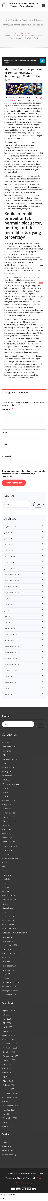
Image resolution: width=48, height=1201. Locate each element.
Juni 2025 (8, 610)
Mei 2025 (8, 616)
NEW (5, 862)
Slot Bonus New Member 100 (16, 932)
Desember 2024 (11, 646)
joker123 (7, 808)
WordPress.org (9, 1154)
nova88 (6, 866)
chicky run (7, 771)
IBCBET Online (9, 800)
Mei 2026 (8, 544)
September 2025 (11, 592)
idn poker (7, 804)
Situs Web (6, 456)
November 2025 (11, 580)
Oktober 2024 (10, 658)
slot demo (7, 937)
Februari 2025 (10, 634)
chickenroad (8, 767)
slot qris (6, 961)
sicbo (5, 904)
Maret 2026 (9, 556)
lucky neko (7, 829)
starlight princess (10, 990)
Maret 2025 (9, 628)
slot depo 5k (8, 941)
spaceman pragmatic (12, 982)
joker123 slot (9, 813)
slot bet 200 (8, 920)
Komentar (7, 409)
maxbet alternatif (10, 858)
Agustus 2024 (10, 670)
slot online (7, 957)
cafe (5, 763)
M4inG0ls (9, 60)
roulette (6, 879)
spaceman (7, 978)
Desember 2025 (11, 574)
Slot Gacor (7, 949)
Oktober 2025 (10, 586)
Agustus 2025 (10, 598)
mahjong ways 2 (10, 846)
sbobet (6, 891)
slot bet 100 (8, 916)
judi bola (6, 817)
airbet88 (7, 742)
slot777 (6, 974)
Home (14, 33)
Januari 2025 (9, 640)
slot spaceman (9, 966)
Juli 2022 (8, 688)
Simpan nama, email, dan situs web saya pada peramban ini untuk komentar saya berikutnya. (23, 474)
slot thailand (8, 970)
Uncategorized (26, 33)
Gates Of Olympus (11, 784)
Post (5, 870)
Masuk (6, 1142)
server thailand (9, 899)
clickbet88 (7, 775)
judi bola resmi (9, 821)
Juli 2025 (8, 604)
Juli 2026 (8, 532)
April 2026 (8, 550)
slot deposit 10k (10, 945)
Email (5, 444)
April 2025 (8, 622)
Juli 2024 (8, 676)
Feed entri (7, 1146)
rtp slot (6, 887)
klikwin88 (7, 825)
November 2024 (11, 652)
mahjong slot (8, 837)
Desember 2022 (11, 682)
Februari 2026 (10, 562)
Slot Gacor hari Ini (10, 953)
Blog (5, 755)
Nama (5, 432)
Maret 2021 (9, 694)
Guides (6, 796)
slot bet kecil (8, 924)
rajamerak (7, 875)
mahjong (6, 833)
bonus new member (12, 759)
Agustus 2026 (10, 526)
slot (34, 60)
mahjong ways (9, 841)
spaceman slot (9, 986)
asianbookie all (9, 746)
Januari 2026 (9, 568)
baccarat (7, 751)
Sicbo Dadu (8, 908)
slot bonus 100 (9, 928)
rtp (4, 883)
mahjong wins (9, 850)
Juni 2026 (8, 538)
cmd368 (6, 779)
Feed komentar (9, 1150)
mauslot (6, 854)
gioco (5, 792)
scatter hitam (9, 895)
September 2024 (11, 664)
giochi (5, 788)
